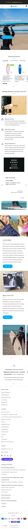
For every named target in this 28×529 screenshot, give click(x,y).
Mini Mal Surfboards (6, 397)
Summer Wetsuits (5, 392)
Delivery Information (6, 419)
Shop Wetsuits (7, 37)
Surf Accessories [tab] (14, 60)
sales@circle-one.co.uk (7, 449)
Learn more (7, 266)
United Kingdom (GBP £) (13, 513)
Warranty (3, 434)
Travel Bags (4, 400)
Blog (2, 437)
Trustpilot (3, 506)
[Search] (23, 6)
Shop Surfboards (14, 342)
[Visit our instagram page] (4, 455)
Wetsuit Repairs (5, 427)
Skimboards (4, 402)
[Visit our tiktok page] (10, 455)
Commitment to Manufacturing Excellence (11, 417)
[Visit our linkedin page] (7, 455)
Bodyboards (4, 405)
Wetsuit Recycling (5, 424)
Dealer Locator (5, 432)
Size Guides (4, 439)
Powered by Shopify (14, 525)
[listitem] (14, 2)
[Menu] (2, 6)
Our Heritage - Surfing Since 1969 (9, 414)
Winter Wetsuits (5, 395)
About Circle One (5, 412)
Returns (3, 422)
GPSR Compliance (5, 498)
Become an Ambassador (7, 442)
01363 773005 (4, 452)
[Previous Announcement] (2, 2)
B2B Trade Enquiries (6, 495)
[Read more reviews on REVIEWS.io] (14, 168)
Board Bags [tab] (22, 60)
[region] (14, 185)
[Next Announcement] (26, 2)
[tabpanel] (14, 75)
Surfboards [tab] (5, 60)
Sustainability (4, 429)
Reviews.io (20, 2)
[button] (2, 185)
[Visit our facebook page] (1, 455)
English (13, 515)
